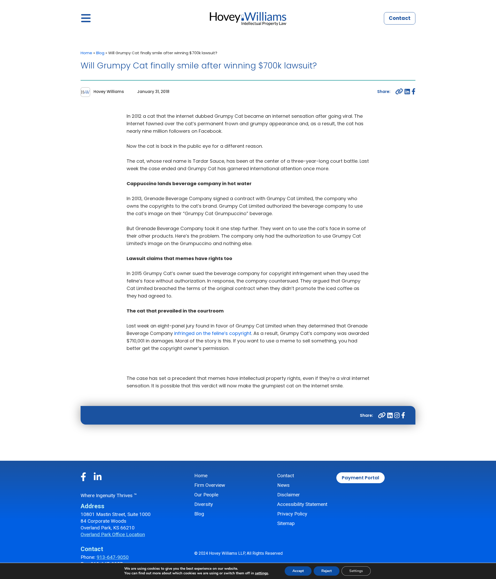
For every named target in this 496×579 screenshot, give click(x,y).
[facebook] (413, 91)
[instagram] (397, 415)
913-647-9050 (113, 557)
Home (86, 53)
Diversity (203, 504)
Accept (298, 570)
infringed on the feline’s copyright (212, 333)
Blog (100, 53)
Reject (326, 570)
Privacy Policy (292, 514)
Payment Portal (360, 477)
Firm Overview (209, 485)
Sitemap (286, 523)
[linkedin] (407, 91)
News (283, 485)
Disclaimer (288, 495)
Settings (356, 570)
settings (261, 573)
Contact (399, 18)
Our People (206, 495)
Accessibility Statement (302, 504)
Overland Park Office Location (113, 534)
